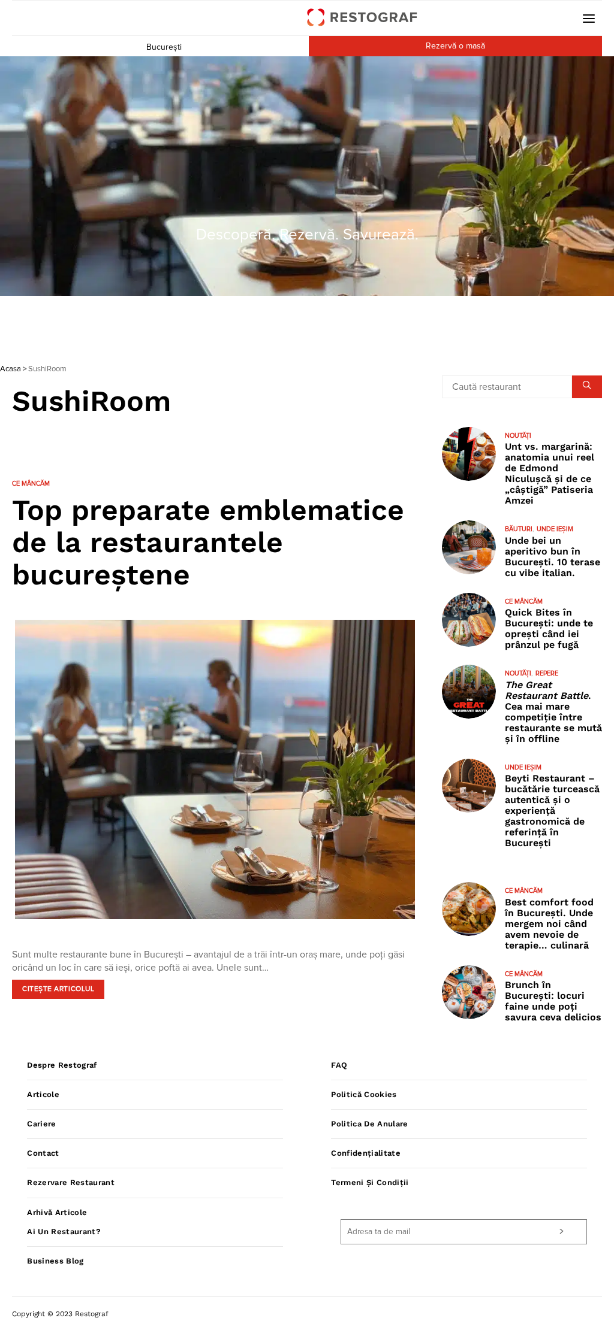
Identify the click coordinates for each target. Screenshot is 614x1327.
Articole (43, 1094)
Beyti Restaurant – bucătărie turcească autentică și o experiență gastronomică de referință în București (552, 810)
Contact (43, 1153)
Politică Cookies (363, 1094)
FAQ (339, 1065)
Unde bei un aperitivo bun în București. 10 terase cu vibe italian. (552, 556)
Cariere (41, 1123)
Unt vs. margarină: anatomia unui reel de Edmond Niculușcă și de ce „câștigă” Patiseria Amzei (549, 473)
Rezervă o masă (455, 46)
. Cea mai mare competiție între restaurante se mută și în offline (553, 711)
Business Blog (55, 1260)
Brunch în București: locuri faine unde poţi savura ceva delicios (553, 1001)
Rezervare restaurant (71, 1182)
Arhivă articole (57, 1212)
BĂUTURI (518, 529)
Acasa (10, 369)
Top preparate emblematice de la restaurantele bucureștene (208, 542)
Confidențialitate (366, 1153)
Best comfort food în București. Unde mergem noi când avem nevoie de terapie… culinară (549, 923)
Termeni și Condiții (369, 1182)
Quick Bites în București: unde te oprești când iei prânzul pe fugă (549, 628)
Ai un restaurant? (64, 1231)
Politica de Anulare (369, 1123)
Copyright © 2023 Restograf (60, 1313)
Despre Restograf (62, 1065)
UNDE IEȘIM (555, 529)
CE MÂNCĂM (31, 483)
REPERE (546, 673)
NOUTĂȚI (518, 435)
